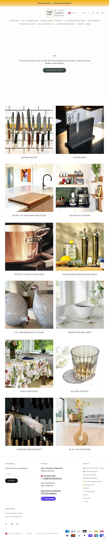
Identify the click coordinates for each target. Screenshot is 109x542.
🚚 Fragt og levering (89, 475)
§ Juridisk (86, 488)
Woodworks (14, 20)
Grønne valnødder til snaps (13, 513)
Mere (88, 24)
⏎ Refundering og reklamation (92, 481)
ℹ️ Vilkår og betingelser (90, 478)
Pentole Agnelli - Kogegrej (52, 20)
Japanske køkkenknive (66, 24)
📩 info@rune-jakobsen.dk (61, 3)
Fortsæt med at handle (54, 70)
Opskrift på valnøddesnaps (13, 516)
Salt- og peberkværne (30, 20)
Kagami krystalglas (46, 24)
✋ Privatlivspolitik (89, 491)
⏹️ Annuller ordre (88, 485)
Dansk (84, 13)
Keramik (80, 24)
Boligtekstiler (94, 20)
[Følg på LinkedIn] (17, 524)
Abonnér (11, 480)
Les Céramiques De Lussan (75, 20)
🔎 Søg (85, 501)
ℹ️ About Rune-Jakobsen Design (93, 468)
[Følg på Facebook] (6, 524)
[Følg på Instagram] (12, 524)
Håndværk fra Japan (27, 24)
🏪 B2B (85, 495)
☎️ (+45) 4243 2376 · (44, 3)
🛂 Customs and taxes (90, 471)
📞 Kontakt (86, 498)
